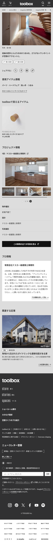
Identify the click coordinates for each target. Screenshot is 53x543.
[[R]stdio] (20, 539)
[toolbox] (11, 380)
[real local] (32, 539)
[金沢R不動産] (8, 529)
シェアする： (7, 70)
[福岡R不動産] (8, 534)
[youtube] (36, 505)
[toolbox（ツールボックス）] (26, 3)
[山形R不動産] (20, 523)
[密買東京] (8, 539)
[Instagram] (10, 505)
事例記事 (12, 350)
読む (4, 350)
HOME (4, 10)
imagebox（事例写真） (26, 10)
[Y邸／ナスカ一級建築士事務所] (26, 172)
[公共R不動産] (45, 534)
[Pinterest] (16, 505)
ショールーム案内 (9, 409)
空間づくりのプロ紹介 (10, 420)
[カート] (10, 4)
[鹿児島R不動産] (20, 534)
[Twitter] (23, 505)
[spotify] (43, 505)
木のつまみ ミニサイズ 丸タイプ (14, 91)
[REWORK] (45, 539)
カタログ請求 (7, 414)
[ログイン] (4, 4)
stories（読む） (13, 10)
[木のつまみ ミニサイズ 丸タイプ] (13, 118)
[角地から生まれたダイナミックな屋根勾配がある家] (26, 340)
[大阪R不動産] (32, 529)
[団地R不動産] (32, 534)
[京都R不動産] (20, 529)
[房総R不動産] (32, 523)
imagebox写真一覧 (41, 10)
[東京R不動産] (8, 523)
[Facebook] (30, 505)
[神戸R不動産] (45, 529)
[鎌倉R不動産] (45, 523)
